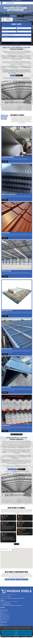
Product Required (5, 33)
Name (3, 26)
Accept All (16, 630)
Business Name (19, 26)
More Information (5, 36)
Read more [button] (3, 530)
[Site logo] (10, 2)
